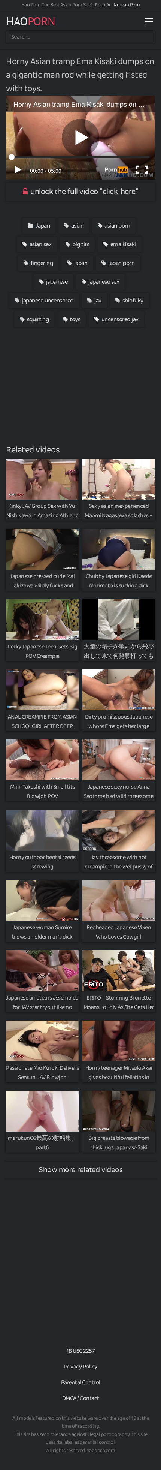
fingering (41, 263)
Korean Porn (127, 5)
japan (80, 263)
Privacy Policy (80, 1366)
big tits (80, 244)
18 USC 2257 (81, 1351)
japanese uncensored (47, 300)
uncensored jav (119, 319)
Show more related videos (80, 1169)
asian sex (39, 244)
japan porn (121, 263)
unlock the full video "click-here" (84, 191)
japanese (56, 281)
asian (76, 225)
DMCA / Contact (80, 1398)
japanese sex (103, 281)
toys (74, 319)
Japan (42, 225)
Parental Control (80, 1382)
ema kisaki (122, 244)
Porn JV (102, 5)
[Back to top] (148, 1454)
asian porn (116, 225)
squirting (37, 319)
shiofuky (132, 300)
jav (97, 300)
